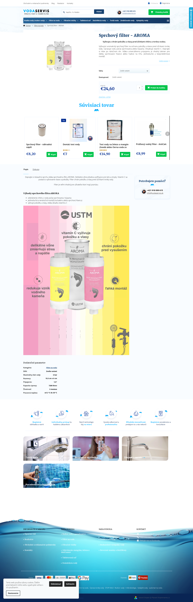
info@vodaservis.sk (147, 534)
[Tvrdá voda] (46, 448)
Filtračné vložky (69, 545)
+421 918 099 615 (147, 537)
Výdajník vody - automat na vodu (149, 588)
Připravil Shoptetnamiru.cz (161, 597)
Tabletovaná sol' (69, 558)
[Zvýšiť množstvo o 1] (142, 86)
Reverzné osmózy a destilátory (113, 550)
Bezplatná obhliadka (86, 457)
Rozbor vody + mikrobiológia (125, 588)
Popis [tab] (26, 169)
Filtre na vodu (51, 368)
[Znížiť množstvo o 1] (142, 89)
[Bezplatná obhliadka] (96, 448)
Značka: (105, 97)
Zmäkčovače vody (107, 539)
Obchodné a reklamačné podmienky (36, 3)
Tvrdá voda (32, 457)
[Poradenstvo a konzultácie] (46, 475)
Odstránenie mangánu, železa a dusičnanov (75, 551)
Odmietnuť (56, 584)
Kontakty (70, 3)
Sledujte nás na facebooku (150, 540)
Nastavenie (13, 593)
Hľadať (99, 11)
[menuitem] (35, 20)
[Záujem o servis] (145, 448)
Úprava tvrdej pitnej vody (111, 534)
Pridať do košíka (158, 88)
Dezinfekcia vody (69, 563)
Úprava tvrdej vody (97, 588)
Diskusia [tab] (36, 169)
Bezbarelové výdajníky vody (112, 545)
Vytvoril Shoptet (144, 597)
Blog (53, 3)
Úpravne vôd (30, 534)
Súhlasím (70, 584)
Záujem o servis (133, 457)
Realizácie (60, 3)
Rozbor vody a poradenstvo (74, 534)
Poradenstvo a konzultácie (40, 484)
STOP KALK (109, 588)
